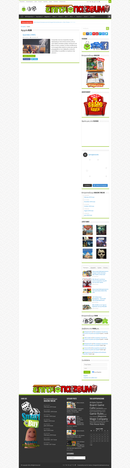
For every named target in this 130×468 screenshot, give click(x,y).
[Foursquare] (95, 2)
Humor (91, 416)
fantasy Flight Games (100, 411)
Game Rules (96, 413)
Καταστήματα (29, 1)
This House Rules (97, 424)
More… (72, 16)
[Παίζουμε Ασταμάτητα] (77, 8)
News (91, 421)
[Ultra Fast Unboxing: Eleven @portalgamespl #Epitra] (87, 170)
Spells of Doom (97, 422)
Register (86, 375)
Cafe (35, 1)
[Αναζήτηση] (110, 1)
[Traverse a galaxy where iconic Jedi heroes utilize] (103, 179)
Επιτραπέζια (30, 16)
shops (104, 421)
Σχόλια (99, 267)
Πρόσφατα (85, 267)
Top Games (39, 16)
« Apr (91, 445)
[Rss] (87, 2)
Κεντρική (23, 26)
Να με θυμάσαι (97, 372)
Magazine (47, 16)
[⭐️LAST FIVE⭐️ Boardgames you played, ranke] (103, 162)
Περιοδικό (22, 1)
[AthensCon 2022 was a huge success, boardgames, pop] (87, 179)
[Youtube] (94, 2)
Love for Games (88, 465)
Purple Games (95, 421)
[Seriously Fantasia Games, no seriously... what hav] (95, 162)
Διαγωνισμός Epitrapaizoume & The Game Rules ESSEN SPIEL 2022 (100, 291)
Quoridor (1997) (29, 35)
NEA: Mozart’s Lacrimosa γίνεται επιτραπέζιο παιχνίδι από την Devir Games (52, 22)
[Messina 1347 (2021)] (88, 230)
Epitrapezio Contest (100, 410)
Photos (60, 16)
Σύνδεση (56, 1)
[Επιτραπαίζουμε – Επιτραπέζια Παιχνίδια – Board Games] (28, 8)
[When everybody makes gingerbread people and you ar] (87, 162)
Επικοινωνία (62, 1)
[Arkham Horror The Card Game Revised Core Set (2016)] (101, 230)
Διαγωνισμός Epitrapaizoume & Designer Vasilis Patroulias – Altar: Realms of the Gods (100, 273)
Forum (40, 1)
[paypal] (99, 2)
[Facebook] (88, 2)
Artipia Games (96, 402)
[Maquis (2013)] (88, 242)
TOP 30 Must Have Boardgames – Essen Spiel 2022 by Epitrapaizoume (99, 298)
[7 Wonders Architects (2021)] (88, 254)
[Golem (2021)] (101, 254)
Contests (99, 408)
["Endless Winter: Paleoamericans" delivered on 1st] (95, 170)
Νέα (66, 16)
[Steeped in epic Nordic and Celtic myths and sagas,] (103, 170)
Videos (54, 16)
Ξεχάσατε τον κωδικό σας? (90, 377)
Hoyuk (105, 414)
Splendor (103, 422)
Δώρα (50, 1)
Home (22, 16)
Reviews (101, 421)
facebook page (93, 411)
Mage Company (99, 418)
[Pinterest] (92, 2)
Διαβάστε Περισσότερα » (29, 56)
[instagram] (97, 2)
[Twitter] (90, 2)
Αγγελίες (45, 1)
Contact (92, 16)
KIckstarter (95, 416)
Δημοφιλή (93, 267)
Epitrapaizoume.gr (104, 465)
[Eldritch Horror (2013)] (101, 242)
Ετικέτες (105, 267)
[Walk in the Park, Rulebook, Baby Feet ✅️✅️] (95, 179)
